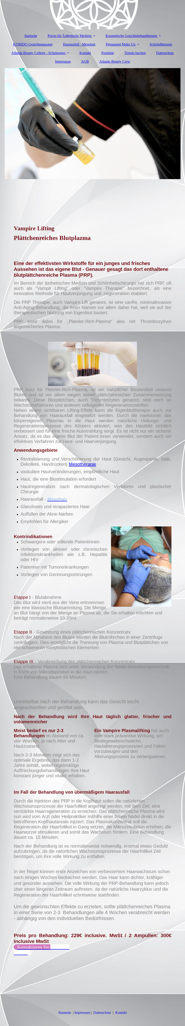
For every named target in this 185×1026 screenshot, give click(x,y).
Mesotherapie (82, 464)
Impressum (63, 61)
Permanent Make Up (120, 44)
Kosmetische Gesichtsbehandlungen (131, 36)
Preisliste (107, 53)
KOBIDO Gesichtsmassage (33, 44)
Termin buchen (135, 53)
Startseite (30, 36)
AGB (85, 61)
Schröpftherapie (161, 44)
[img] (92, 14)
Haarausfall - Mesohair (79, 44)
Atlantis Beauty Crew (114, 61)
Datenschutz (165, 53)
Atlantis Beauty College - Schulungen (38, 53)
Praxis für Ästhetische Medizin (70, 36)
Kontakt (85, 53)
